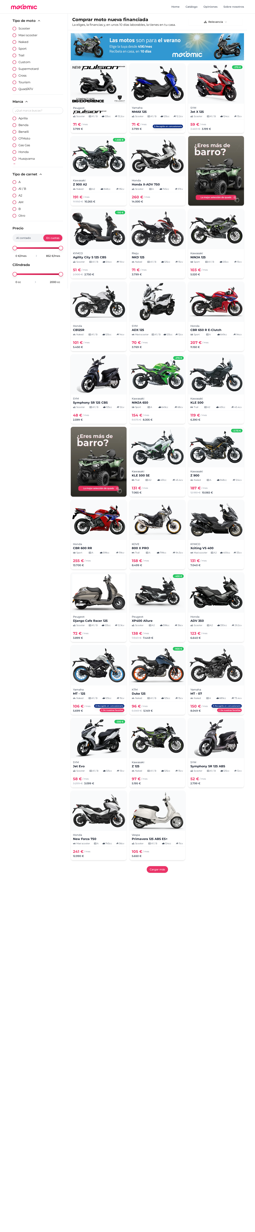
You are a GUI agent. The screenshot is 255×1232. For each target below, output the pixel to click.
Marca (18, 102)
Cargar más (157, 869)
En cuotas (52, 238)
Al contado (23, 238)
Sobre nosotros (233, 6)
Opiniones (210, 6)
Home (175, 6)
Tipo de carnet (25, 174)
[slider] (15, 248)
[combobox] (215, 21)
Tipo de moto (24, 21)
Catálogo (192, 6)
